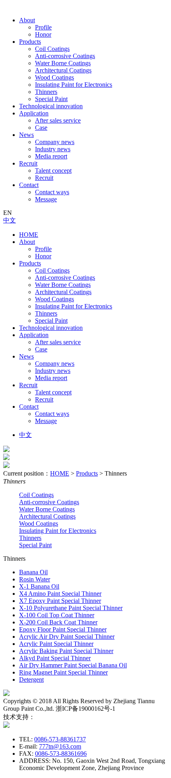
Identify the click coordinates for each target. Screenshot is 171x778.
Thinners (46, 91)
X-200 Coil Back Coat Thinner (58, 622)
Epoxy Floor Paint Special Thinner (63, 629)
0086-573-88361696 (61, 753)
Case (41, 127)
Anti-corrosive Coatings (65, 56)
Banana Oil (33, 572)
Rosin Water (34, 579)
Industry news (52, 149)
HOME (28, 234)
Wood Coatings (54, 77)
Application (34, 113)
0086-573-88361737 (60, 739)
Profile (43, 27)
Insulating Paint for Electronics (73, 84)
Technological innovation (51, 106)
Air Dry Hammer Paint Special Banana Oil (73, 665)
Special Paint (51, 99)
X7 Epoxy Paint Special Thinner (60, 600)
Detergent (31, 679)
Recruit (28, 163)
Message (46, 199)
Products (30, 41)
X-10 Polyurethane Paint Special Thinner (70, 607)
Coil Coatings (52, 48)
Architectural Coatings (63, 70)
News (26, 134)
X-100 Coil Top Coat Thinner (56, 615)
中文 (9, 220)
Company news (54, 141)
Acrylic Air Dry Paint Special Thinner (67, 636)
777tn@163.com (60, 746)
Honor (43, 34)
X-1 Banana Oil (39, 586)
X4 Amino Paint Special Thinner (60, 593)
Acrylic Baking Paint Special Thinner (66, 650)
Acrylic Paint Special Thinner (56, 643)
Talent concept (53, 170)
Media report (51, 156)
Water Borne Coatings (63, 63)
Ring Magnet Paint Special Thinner (63, 672)
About (27, 20)
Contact (29, 184)
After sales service (58, 120)
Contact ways (52, 192)
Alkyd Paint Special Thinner (55, 658)
